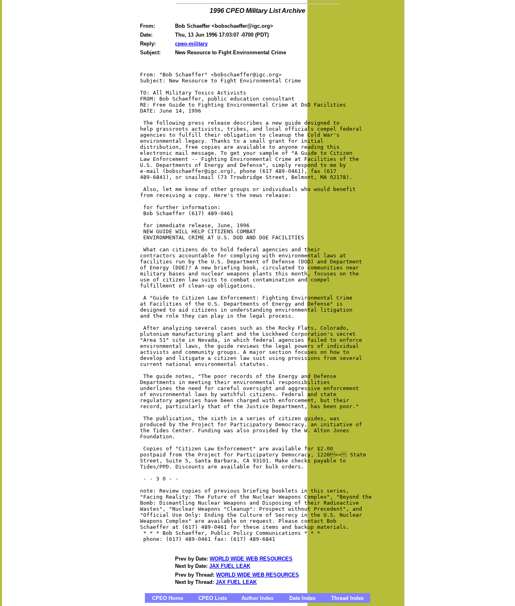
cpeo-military (191, 44)
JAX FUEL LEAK (229, 566)
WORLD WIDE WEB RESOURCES (251, 559)
